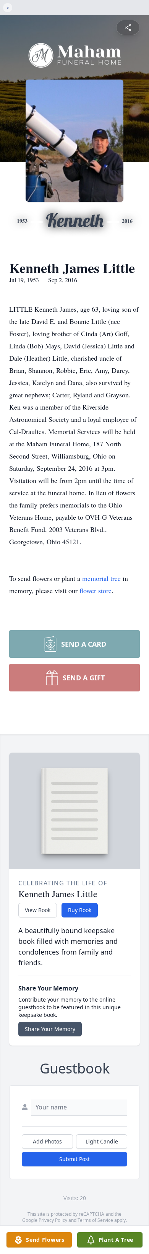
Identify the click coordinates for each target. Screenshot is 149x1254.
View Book (37, 910)
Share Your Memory (50, 1029)
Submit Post (74, 1159)
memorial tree (101, 578)
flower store (95, 590)
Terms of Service (95, 1220)
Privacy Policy (53, 1220)
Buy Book (79, 910)
